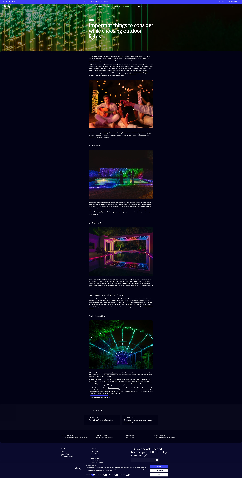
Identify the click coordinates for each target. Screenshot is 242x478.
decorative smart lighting (110, 372)
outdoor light (123, 279)
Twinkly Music (132, 73)
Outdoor (91, 20)
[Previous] (84, 2)
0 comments (151, 410)
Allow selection (159, 470)
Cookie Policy (94, 453)
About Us (63, 451)
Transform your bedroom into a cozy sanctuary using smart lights (138, 421)
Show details (135, 474)
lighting (90, 137)
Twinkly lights (149, 202)
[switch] (105, 475)
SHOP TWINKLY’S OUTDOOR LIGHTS (99, 397)
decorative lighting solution (141, 72)
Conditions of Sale (95, 456)
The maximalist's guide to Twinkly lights (101, 420)
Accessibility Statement (97, 462)
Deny (159, 474)
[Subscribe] (157, 460)
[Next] (115, 2)
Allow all (159, 466)
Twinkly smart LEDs (113, 388)
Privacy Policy (94, 451)
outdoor (146, 135)
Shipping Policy (95, 458)
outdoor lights (100, 211)
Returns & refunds (95, 460)
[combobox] (222, 2)
